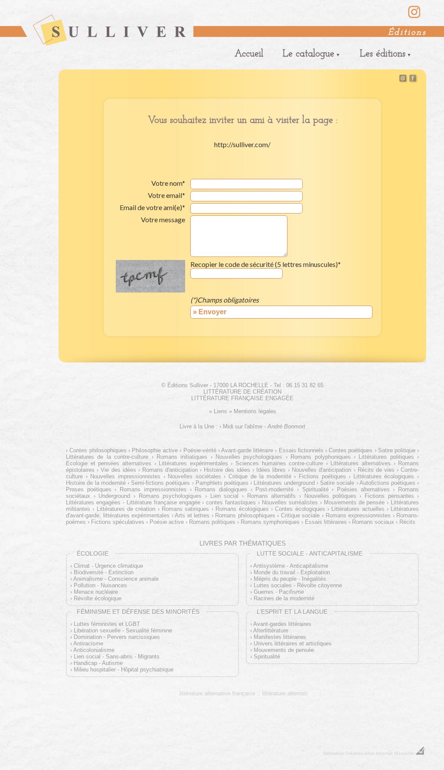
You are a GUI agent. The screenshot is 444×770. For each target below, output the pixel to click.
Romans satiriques (185, 509)
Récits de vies (376, 470)
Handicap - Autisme (98, 663)
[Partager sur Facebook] (412, 80)
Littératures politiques (386, 457)
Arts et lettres (192, 515)
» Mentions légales (252, 411)
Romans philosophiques (245, 515)
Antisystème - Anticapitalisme (290, 566)
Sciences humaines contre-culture (279, 463)
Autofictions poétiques (387, 483)
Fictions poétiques (322, 476)
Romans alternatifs (271, 496)
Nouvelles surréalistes (290, 502)
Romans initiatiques (182, 457)
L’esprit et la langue (292, 611)
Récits (407, 522)
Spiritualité (315, 489)
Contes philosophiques (97, 450)
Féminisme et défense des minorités (138, 611)
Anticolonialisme (93, 650)
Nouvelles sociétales (194, 476)
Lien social (224, 496)
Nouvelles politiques (330, 496)
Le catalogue (308, 54)
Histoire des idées (227, 470)
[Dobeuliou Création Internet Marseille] (420, 753)
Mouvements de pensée (354, 502)
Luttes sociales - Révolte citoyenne (298, 585)
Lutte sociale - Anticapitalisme (309, 553)
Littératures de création (126, 509)
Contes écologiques (300, 509)
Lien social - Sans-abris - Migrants (117, 656)
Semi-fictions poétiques (160, 483)
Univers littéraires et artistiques (293, 643)
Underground (114, 496)
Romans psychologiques (170, 496)
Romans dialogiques (221, 489)
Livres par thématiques (242, 543)
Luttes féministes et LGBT (107, 624)
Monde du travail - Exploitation (292, 572)
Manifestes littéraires (280, 637)
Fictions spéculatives (117, 522)
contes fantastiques (231, 502)
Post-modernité (274, 489)
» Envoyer (209, 312)
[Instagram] (414, 17)
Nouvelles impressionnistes (125, 476)
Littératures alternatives (360, 463)
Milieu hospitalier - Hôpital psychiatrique (123, 669)
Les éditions (382, 54)
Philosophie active (155, 450)
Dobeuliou (333, 753)
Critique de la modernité (260, 476)
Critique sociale (300, 515)
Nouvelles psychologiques (248, 457)
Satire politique (396, 450)
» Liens (218, 411)
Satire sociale (337, 483)
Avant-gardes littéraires (282, 624)
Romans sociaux (373, 522)
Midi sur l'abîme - (264, 426)
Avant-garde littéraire (247, 450)
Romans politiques (212, 522)
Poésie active (167, 522)
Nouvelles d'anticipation (321, 470)
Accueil (249, 54)
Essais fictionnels (301, 450)
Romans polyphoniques (320, 457)
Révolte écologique (97, 598)
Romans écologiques (241, 509)
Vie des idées (118, 470)
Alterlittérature (270, 630)
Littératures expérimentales (193, 463)
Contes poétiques (350, 450)
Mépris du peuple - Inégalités (290, 579)
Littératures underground (284, 483)
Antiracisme (88, 643)
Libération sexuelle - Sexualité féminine (123, 630)
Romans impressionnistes (153, 489)
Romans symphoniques (270, 522)
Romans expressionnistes (358, 515)
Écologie (92, 553)
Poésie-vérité (199, 450)
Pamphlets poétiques (222, 483)
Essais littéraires (326, 522)
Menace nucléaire (96, 592)
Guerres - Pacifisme (279, 592)
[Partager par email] (402, 80)
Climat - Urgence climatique (108, 566)
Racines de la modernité (284, 598)
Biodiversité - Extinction (104, 572)
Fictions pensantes (389, 496)
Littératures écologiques (383, 476)
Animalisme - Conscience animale (116, 579)
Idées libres (271, 470)
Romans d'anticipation (170, 470)
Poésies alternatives (363, 489)
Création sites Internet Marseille (380, 753)
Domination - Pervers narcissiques (117, 637)
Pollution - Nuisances (100, 585)
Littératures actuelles (357, 509)
